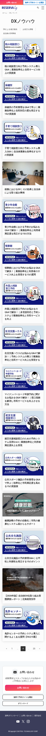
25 (34, 648)
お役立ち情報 (28, 29)
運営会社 (37, 716)
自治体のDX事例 (9, 33)
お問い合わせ (11, 2)
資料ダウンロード (12, 716)
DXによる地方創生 (10, 29)
